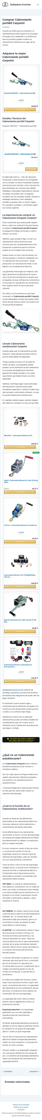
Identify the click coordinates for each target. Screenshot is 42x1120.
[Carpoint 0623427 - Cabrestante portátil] (21, 79)
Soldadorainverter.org (11, 690)
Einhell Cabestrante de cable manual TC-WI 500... (20, 621)
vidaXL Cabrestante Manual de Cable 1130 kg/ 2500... (21, 481)
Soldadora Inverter (20, 4)
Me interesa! (21, 109)
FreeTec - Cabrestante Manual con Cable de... (21, 525)
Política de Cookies (21, 1107)
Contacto (21, 1110)
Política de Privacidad (21, 1105)
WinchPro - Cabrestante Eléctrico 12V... (18, 435)
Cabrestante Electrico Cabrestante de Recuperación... (18, 666)
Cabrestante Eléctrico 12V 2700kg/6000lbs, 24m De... (20, 576)
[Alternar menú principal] (38, 4)
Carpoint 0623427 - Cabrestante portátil (19, 93)
